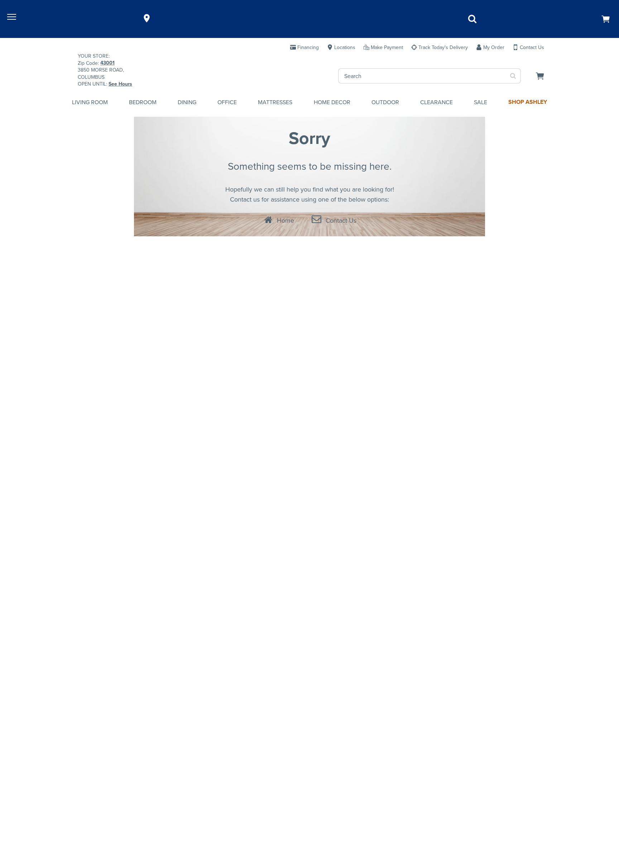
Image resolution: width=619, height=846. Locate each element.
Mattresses (275, 102)
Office (227, 102)
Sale (480, 102)
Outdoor (385, 102)
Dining (187, 102)
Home (285, 220)
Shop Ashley (527, 102)
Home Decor (332, 102)
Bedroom (143, 102)
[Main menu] (12, 18)
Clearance (436, 102)
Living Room (90, 102)
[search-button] (513, 75)
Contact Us (341, 220)
